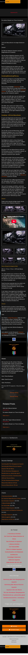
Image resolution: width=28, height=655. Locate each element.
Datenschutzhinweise (14, 638)
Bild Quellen (13, 642)
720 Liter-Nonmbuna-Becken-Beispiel (10, 480)
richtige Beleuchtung (12, 317)
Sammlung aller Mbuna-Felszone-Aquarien (12, 466)
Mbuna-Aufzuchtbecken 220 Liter (9, 482)
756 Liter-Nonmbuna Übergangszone (10, 471)
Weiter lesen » (6, 415)
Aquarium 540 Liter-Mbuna (8, 468)
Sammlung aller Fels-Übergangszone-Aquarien (12, 464)
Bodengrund (17, 86)
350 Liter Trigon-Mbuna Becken (12, 420)
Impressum (14, 640)
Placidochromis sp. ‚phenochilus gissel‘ (11, 473)
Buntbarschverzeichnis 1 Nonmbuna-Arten (11, 475)
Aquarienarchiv (13, 12)
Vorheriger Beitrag (14, 392)
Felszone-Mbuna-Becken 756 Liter (10, 485)
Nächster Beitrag (14, 396)
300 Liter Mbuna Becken (10, 408)
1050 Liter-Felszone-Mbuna (8, 478)
